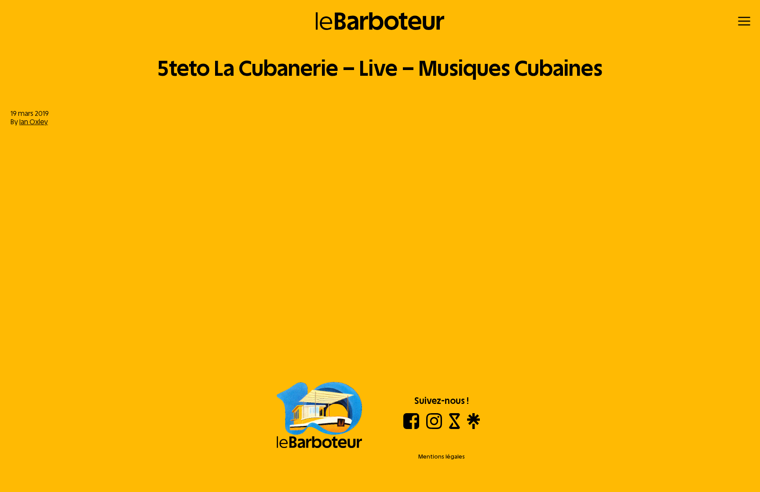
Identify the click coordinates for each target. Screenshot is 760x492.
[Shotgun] (455, 426)
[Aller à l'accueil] (319, 416)
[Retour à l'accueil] (380, 21)
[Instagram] (434, 426)
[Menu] (744, 21)
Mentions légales (441, 456)
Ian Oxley (33, 122)
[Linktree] (473, 426)
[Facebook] (411, 426)
